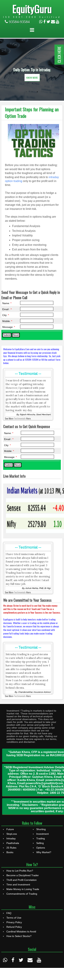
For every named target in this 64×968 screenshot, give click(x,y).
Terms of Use (13, 917)
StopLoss (11, 833)
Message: (8, 327)
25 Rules (11, 847)
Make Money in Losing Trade (22, 889)
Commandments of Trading (21, 893)
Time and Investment (18, 884)
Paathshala (12, 843)
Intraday (11, 838)
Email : (7, 309)
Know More (32, 77)
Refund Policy (14, 926)
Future (10, 829)
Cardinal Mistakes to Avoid (21, 931)
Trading (40, 838)
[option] (32, 70)
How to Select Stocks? (18, 936)
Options (40, 847)
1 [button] (26, 92)
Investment (42, 833)
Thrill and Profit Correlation (21, 880)
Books (9, 852)
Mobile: (7, 321)
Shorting (41, 829)
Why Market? (43, 852)
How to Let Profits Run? (19, 870)
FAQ (8, 913)
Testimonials (20, 418)
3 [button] (37, 92)
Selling (40, 843)
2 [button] (32, 92)
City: (5, 315)
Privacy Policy (14, 922)
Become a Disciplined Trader (22, 875)
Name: (6, 303)
